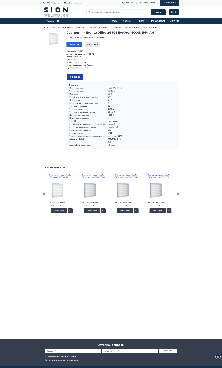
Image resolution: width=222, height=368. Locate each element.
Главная (115, 21)
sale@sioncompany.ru (74, 3)
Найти (158, 12)
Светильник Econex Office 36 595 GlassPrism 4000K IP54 (159, 176)
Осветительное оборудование (72, 27)
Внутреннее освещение (98, 27)
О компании (128, 21)
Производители (158, 21)
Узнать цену (74, 44)
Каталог (142, 21)
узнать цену (59, 211)
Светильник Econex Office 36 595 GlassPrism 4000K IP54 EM (126, 176)
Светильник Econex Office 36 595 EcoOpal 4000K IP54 (60, 176)
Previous (44, 194)
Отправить (168, 351)
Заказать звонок (169, 3)
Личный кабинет (148, 3)
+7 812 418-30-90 (52, 3)
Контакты (174, 21)
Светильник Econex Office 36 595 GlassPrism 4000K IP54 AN (93, 176)
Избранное (128, 3)
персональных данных (72, 360)
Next (178, 194)
